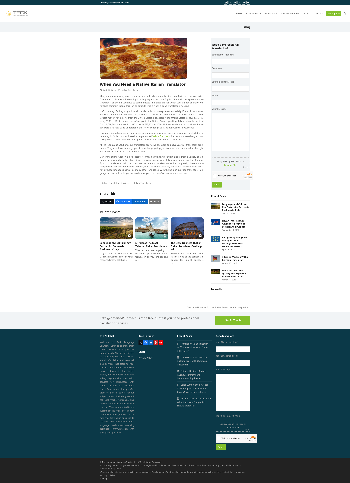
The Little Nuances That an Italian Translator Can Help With (186, 246)
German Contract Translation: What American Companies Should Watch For (194, 402)
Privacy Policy (145, 357)
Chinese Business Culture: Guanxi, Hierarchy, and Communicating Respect (192, 375)
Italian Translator (161, 136)
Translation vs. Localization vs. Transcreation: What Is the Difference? (192, 347)
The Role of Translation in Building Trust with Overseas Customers (192, 361)
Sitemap (103, 478)
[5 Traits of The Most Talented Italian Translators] (151, 228)
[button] (345, 13)
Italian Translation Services (115, 183)
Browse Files (230, 165)
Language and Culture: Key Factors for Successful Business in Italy (115, 246)
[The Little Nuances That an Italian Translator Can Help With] (187, 228)
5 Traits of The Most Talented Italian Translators (151, 244)
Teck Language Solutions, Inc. (116, 462)
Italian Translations (130, 90)
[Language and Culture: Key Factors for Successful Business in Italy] (116, 228)
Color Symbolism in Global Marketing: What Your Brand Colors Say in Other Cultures (192, 388)
